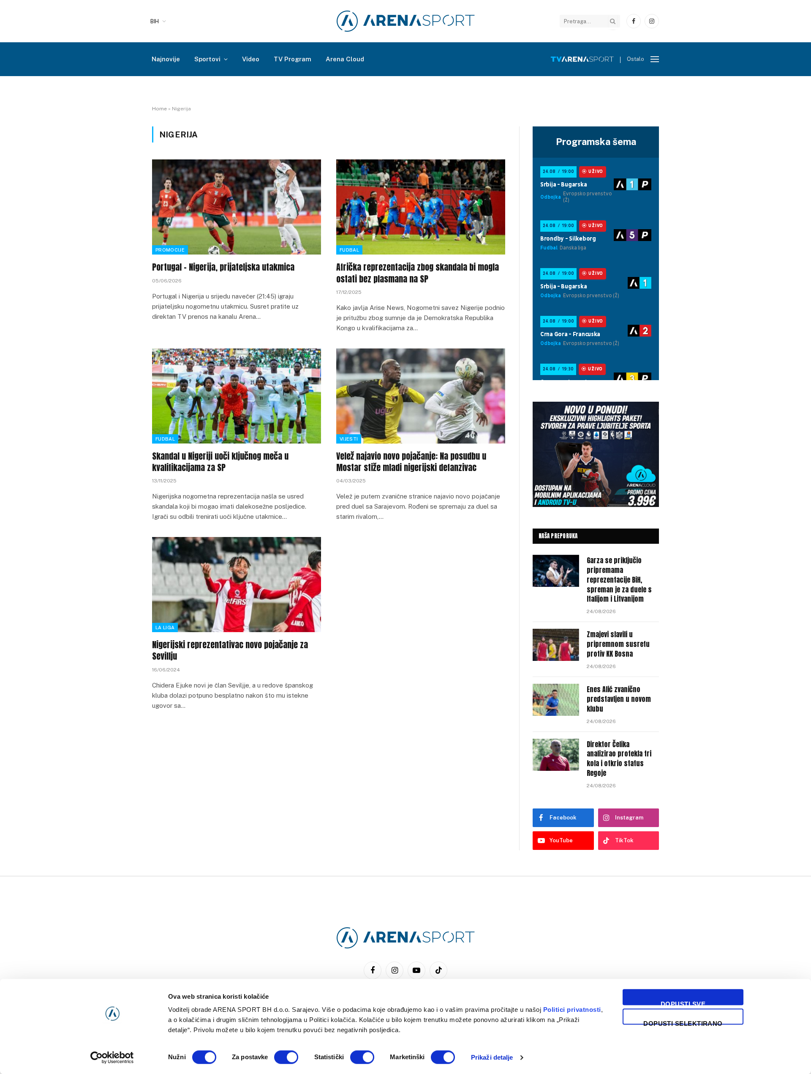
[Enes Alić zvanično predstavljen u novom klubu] (556, 700)
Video (250, 59)
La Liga (164, 627)
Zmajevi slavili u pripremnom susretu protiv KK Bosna (618, 644)
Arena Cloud (345, 59)
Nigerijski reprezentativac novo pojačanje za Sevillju (230, 650)
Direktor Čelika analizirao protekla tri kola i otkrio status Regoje (619, 759)
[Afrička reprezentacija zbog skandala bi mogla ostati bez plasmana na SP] (420, 207)
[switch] (286, 1057)
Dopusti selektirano (683, 1022)
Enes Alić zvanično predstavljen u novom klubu (619, 699)
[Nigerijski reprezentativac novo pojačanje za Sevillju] (236, 584)
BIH (154, 21)
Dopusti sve (683, 1002)
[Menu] (654, 59)
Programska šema (596, 141)
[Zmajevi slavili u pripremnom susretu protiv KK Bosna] (556, 645)
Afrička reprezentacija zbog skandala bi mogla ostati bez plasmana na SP (417, 272)
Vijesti (349, 438)
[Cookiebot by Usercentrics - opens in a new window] (112, 1057)
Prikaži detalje (492, 1057)
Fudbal (349, 249)
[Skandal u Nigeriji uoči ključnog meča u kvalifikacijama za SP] (236, 396)
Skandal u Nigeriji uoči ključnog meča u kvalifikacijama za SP (220, 461)
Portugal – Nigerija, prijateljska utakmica (223, 267)
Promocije (170, 249)
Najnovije (166, 59)
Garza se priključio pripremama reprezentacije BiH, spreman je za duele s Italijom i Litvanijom (619, 580)
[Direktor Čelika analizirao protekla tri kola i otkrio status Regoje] (556, 755)
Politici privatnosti (572, 1009)
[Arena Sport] (406, 21)
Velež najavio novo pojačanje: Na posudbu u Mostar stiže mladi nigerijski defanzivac (411, 461)
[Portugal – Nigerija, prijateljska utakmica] (236, 207)
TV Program (292, 59)
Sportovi (207, 59)
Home (159, 109)
